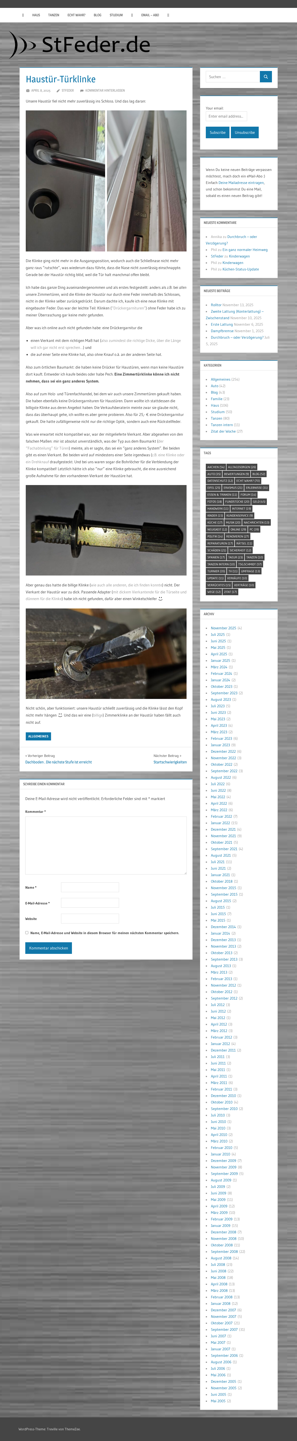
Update (215, 578)
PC (254, 529)
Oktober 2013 (221, 952)
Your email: (214, 108)
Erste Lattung (222, 324)
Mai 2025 (218, 647)
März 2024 (219, 667)
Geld (259, 501)
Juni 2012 (218, 1011)
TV (233, 571)
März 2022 (219, 809)
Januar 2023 (220, 745)
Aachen (216, 467)
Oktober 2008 (222, 1245)
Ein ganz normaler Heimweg (245, 249)
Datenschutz (220, 480)
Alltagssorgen (242, 467)
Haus (36, 15)
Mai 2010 (218, 1128)
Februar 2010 (221, 1147)
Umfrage (250, 571)
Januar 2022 (220, 822)
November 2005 (223, 1388)
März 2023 (219, 732)
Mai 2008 (218, 1277)
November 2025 (223, 628)
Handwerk (218, 508)
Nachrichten (256, 522)
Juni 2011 (218, 1063)
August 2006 (221, 1362)
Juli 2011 (218, 1056)
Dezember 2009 (223, 1160)
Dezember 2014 (223, 926)
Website (31, 919)
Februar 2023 (221, 738)
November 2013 (223, 946)
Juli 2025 (218, 634)
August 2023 (221, 699)
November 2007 (223, 1316)
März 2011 (219, 1082)
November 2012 (223, 985)
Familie (217, 398)
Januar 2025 (220, 660)
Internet (241, 508)
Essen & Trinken (222, 494)
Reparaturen (220, 543)
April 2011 (219, 1076)
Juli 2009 (218, 1186)
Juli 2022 (218, 784)
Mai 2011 (218, 1069)
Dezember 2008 (223, 1232)
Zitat (230, 592)
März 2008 (219, 1290)
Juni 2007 (218, 1336)
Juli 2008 (218, 1264)
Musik (233, 522)
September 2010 (224, 1108)
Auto (214, 385)
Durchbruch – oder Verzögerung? (237, 337)
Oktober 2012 (221, 991)
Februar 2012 (221, 1037)
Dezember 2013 (223, 939)
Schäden (216, 550)
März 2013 (219, 972)
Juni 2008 (218, 1271)
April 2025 (219, 654)
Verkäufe (237, 578)
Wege (214, 592)
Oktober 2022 (221, 764)
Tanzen (53, 15)
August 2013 (221, 965)
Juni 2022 (218, 790)
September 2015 (224, 894)
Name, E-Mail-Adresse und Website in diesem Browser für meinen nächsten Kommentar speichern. (104, 933)
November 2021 (223, 835)
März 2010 (219, 1141)
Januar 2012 (220, 1043)
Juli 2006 (218, 1368)
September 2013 (224, 959)
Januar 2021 (220, 874)
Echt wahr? (76, 15)
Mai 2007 (218, 1342)
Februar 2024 (221, 673)
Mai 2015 (218, 920)
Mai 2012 (218, 1017)
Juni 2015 (218, 913)
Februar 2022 (221, 816)
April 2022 (219, 803)
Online (238, 529)
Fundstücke (237, 501)
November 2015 (223, 887)
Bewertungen (236, 474)
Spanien (216, 557)
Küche (215, 522)
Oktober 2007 (221, 1323)
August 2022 (221, 777)
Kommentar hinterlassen (105, 90)
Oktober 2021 (221, 842)
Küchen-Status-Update (241, 269)
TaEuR (235, 557)
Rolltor (216, 304)
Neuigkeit (217, 529)
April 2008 (219, 1284)
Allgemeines (38, 736)
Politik (215, 536)
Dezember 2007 (223, 1310)
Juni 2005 (218, 1394)
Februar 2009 (221, 1219)
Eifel (213, 487)
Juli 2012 (218, 1004)
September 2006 (224, 1355)
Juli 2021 (218, 861)
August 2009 (221, 1180)
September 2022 (224, 771)
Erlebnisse (257, 487)
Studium (116, 15)
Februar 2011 (221, 1089)
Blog (97, 15)
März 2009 (219, 1212)
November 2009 (223, 1167)
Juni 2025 (218, 641)
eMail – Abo (150, 15)
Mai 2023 (218, 719)
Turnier (216, 571)
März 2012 (219, 1030)
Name (30, 887)
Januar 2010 (220, 1154)
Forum (248, 494)
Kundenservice (239, 515)
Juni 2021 (218, 868)
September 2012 (224, 998)
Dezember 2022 (223, 751)
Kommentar (35, 811)
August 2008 (221, 1258)
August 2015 (221, 900)
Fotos (214, 501)
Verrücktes (219, 585)
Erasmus (233, 487)
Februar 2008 (221, 1297)
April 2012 (219, 1024)
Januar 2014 (220, 933)
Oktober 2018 (221, 881)
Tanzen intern (222, 424)
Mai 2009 (218, 1199)
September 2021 (224, 848)
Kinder (215, 515)
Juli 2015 (218, 907)
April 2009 (219, 1206)
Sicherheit (240, 550)
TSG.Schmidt (250, 564)
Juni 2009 (218, 1193)
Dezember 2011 (223, 1050)
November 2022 (223, 758)
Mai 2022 (218, 796)
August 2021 (221, 855)
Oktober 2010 (221, 1102)
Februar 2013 (221, 978)
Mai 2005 (218, 1401)
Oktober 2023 (221, 686)
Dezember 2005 (223, 1381)
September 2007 (224, 1329)
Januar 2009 (220, 1225)
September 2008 (224, 1251)
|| (23, 15)
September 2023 (224, 693)
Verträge (244, 585)
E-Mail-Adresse (37, 903)
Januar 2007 (220, 1349)
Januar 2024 (220, 680)
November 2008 (223, 1238)
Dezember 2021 (223, 829)
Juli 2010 (218, 1115)
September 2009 (224, 1173)
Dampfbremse (222, 330)
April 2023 (219, 725)
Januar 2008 (220, 1303)
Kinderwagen (239, 256)
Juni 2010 (218, 1121)
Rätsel (244, 543)
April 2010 (219, 1134)
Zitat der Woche (223, 431)
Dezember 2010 (223, 1095)
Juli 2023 (218, 706)
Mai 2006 (218, 1375)
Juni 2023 (218, 712)
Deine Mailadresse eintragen (241, 182)
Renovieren (237, 536)
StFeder (68, 90)
